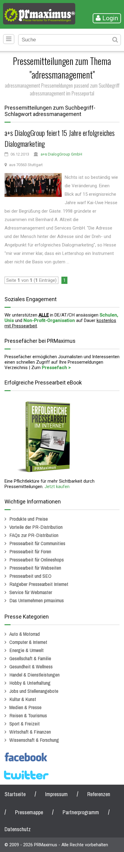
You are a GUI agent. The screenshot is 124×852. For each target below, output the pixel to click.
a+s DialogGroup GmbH (61, 154)
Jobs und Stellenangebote (33, 690)
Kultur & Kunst (22, 699)
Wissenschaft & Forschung (34, 739)
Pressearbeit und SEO (30, 575)
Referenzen (98, 794)
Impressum (56, 794)
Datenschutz (18, 829)
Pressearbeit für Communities (37, 543)
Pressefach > (56, 367)
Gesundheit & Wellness (31, 666)
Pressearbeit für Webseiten (35, 567)
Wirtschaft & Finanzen (30, 731)
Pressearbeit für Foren (30, 551)
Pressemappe (29, 812)
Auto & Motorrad (24, 633)
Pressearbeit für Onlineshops (36, 559)
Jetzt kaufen (57, 486)
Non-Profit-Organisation (49, 320)
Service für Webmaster (30, 592)
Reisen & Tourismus (28, 715)
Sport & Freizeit (24, 723)
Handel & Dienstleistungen (34, 674)
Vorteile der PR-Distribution (36, 526)
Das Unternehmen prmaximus (36, 600)
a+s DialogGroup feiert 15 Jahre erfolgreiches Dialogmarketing (60, 138)
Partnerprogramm (81, 812)
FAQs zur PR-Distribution (33, 535)
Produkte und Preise (28, 518)
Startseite (15, 794)
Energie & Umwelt (26, 650)
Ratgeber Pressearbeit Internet (38, 583)
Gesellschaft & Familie (30, 658)
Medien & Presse (25, 707)
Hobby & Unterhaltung (30, 682)
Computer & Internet (28, 641)
